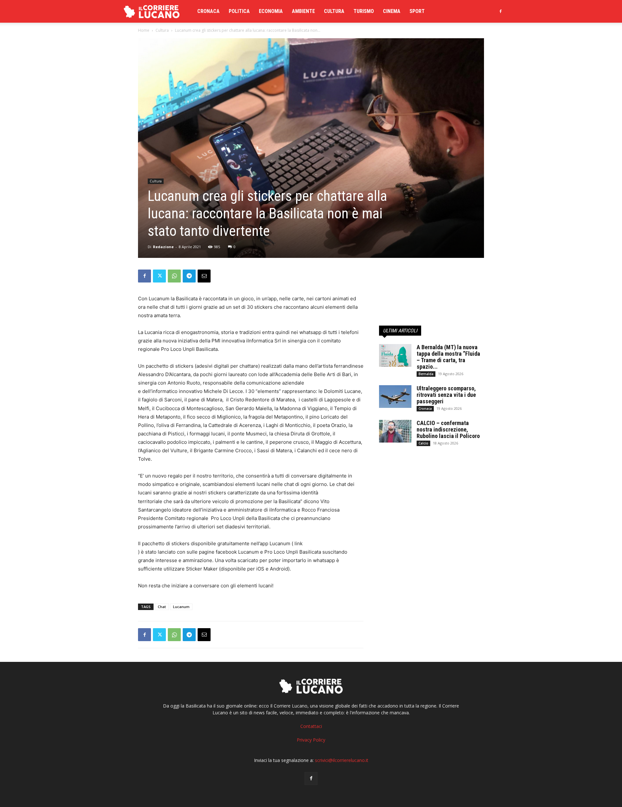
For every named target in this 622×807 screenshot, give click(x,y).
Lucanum (181, 606)
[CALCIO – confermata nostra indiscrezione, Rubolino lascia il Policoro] (395, 431)
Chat (162, 606)
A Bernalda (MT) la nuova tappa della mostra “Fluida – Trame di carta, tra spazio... (448, 357)
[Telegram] (189, 276)
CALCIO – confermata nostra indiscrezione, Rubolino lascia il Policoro (448, 429)
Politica (239, 11)
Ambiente (303, 11)
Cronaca (208, 11)
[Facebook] (500, 11)
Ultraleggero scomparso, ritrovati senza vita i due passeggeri (446, 395)
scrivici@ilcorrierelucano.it (341, 760)
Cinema (391, 11)
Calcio (423, 443)
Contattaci (311, 726)
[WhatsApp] (174, 276)
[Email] (204, 276)
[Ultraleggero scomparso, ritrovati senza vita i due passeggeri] (395, 396)
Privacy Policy (311, 740)
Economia (271, 11)
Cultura (334, 11)
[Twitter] (159, 276)
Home (143, 30)
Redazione (163, 246)
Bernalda (426, 374)
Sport (417, 11)
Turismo (363, 11)
